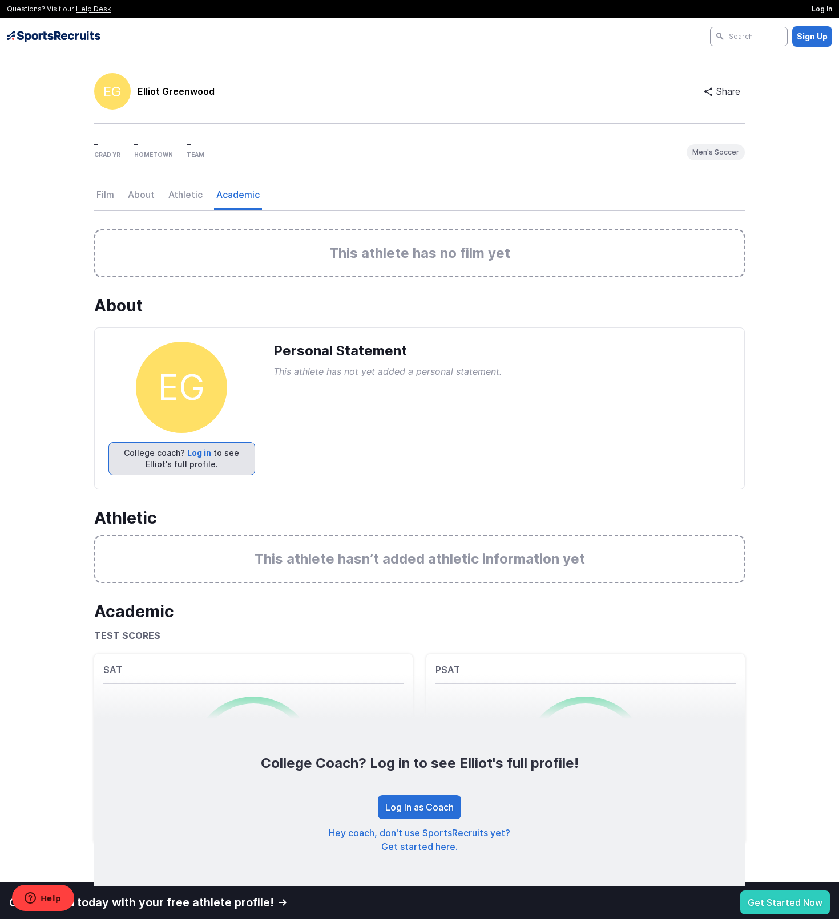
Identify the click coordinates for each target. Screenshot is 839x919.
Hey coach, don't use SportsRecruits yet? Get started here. (419, 839)
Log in (199, 453)
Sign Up (812, 36)
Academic (238, 194)
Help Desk (93, 9)
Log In (822, 9)
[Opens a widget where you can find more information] (42, 899)
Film (105, 194)
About (141, 194)
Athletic (185, 194)
